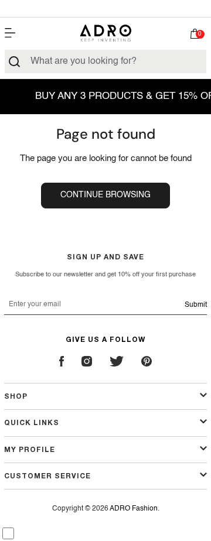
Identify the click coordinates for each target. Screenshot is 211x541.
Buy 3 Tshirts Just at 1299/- (105, 8)
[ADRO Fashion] (105, 33)
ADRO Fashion (134, 508)
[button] (195, 36)
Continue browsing (105, 195)
